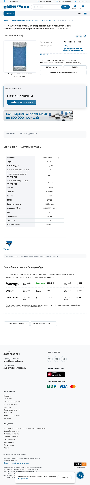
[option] (20, 56)
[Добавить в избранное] (77, 36)
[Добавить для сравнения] (80, 36)
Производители (11, 404)
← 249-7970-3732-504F (17, 324)
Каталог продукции (12, 401)
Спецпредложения (12, 410)
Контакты (8, 399)
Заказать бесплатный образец (63, 72)
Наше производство (12, 415)
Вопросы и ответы (11, 434)
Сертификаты (9, 439)
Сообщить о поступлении (21, 102)
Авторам (7, 418)
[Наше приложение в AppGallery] (56, 374)
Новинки (7, 407)
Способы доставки (28, 134)
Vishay (65, 46)
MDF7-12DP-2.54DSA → (43, 324)
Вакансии (8, 413)
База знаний (9, 442)
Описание (44, 55)
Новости (7, 396)
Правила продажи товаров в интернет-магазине (25, 428)
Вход (74, 9)
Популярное (9, 445)
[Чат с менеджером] (80, 475)
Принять (64, 477)
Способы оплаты (11, 437)
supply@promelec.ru (15, 368)
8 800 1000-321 (12, 354)
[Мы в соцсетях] (50, 359)
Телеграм (52, 67)
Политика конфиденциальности (16, 463)
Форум (6, 448)
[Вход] (74, 6)
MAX (76, 67)
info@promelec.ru (13, 361)
